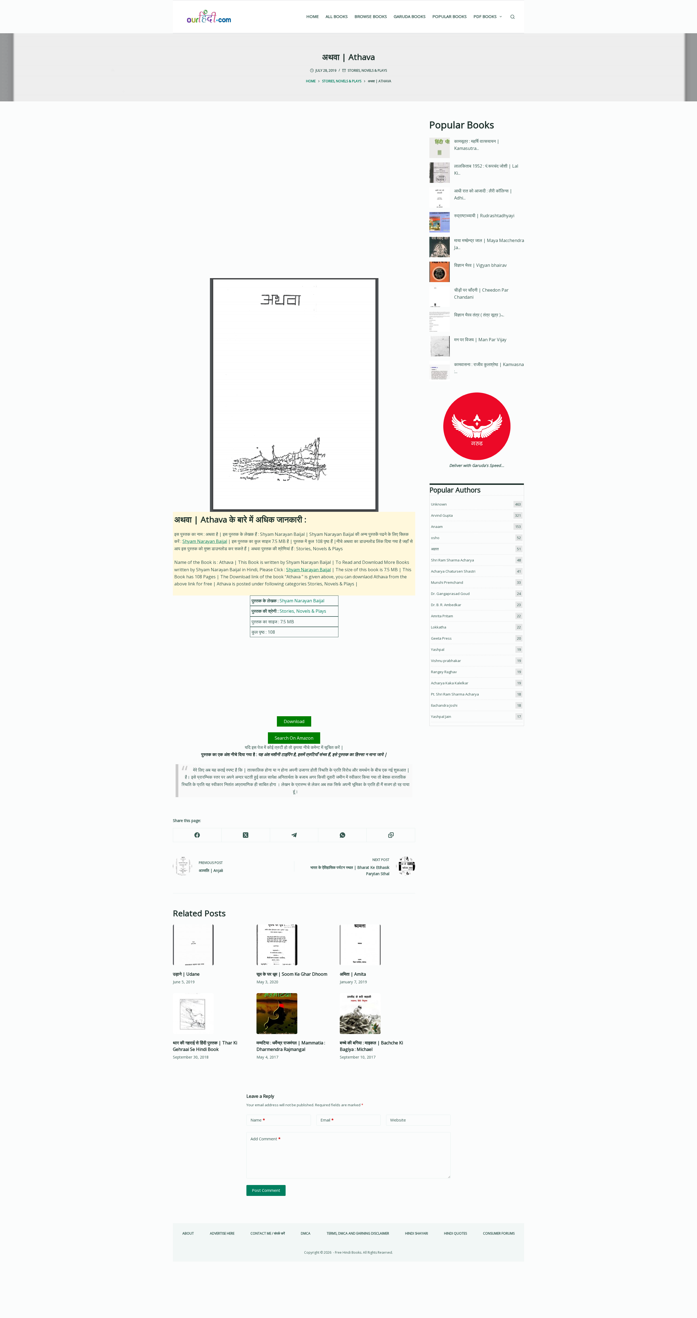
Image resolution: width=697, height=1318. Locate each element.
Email (327, 1120)
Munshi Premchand (447, 582)
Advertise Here (222, 1233)
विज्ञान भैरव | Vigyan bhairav (480, 265)
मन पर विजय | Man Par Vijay (480, 340)
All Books (337, 16)
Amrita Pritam (442, 615)
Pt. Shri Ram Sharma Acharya (455, 694)
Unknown (439, 504)
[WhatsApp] (342, 835)
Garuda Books (410, 16)
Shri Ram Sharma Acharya (452, 560)
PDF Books (485, 16)
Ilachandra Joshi (444, 705)
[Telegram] (294, 835)
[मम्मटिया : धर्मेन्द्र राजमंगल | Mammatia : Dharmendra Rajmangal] (294, 1013)
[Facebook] (197, 835)
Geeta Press (441, 638)
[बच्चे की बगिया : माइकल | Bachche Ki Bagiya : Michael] (377, 1013)
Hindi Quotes (455, 1233)
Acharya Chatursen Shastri (453, 571)
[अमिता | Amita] (377, 944)
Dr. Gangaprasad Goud (450, 593)
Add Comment (265, 1138)
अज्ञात (435, 548)
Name (257, 1120)
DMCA (305, 1233)
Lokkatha (438, 627)
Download (294, 721)
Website (398, 1120)
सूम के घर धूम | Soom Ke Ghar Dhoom (291, 974)
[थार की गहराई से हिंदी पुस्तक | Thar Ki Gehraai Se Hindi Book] (210, 1013)
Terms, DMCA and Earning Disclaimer (358, 1233)
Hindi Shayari (416, 1233)
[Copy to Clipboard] (391, 835)
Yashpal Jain (441, 716)
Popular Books (449, 16)
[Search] (512, 17)
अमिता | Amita (353, 974)
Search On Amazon (294, 738)
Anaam (437, 526)
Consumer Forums (499, 1233)
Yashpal (437, 649)
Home (312, 16)
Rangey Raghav (444, 671)
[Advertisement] (294, 158)
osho (435, 537)
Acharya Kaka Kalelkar (449, 683)
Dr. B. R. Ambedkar (446, 604)
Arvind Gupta (442, 515)
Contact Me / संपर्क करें (267, 1233)
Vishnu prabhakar (446, 660)
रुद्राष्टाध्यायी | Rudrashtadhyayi (484, 216)
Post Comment (266, 1190)
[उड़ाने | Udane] (210, 944)
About (188, 1233)
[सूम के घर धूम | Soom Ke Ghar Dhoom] (294, 944)
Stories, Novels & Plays (367, 70)
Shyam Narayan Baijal (204, 541)
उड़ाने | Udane (186, 974)
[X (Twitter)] (246, 835)
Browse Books (370, 16)
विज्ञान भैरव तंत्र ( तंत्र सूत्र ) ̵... (479, 315)
